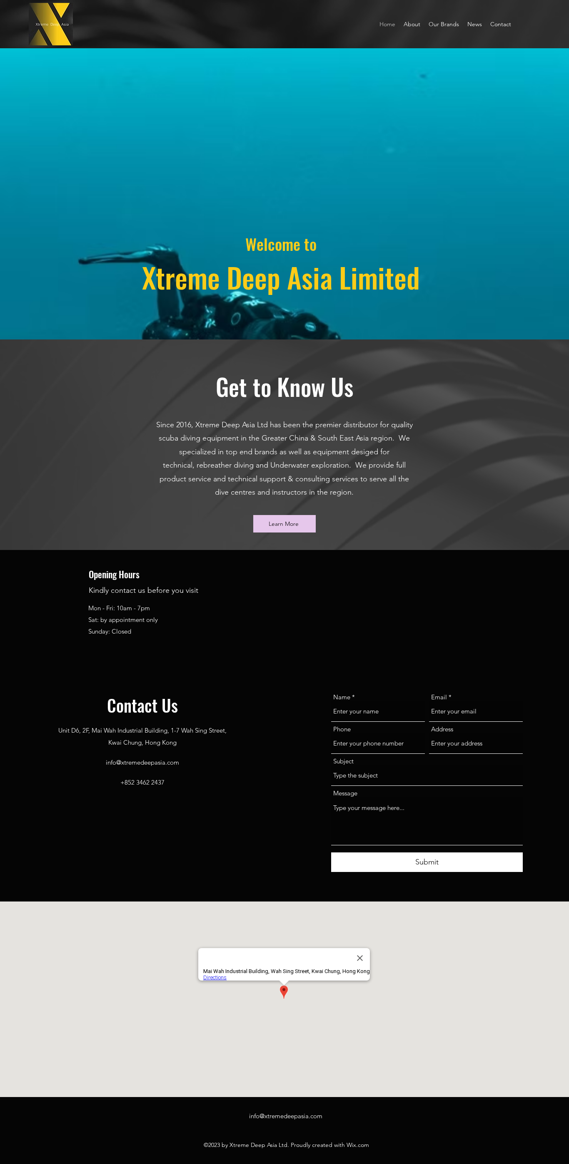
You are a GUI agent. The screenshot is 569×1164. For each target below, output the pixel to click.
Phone (342, 729)
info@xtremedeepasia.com (142, 762)
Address (442, 729)
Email (439, 697)
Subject (343, 761)
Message (345, 793)
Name (341, 697)
